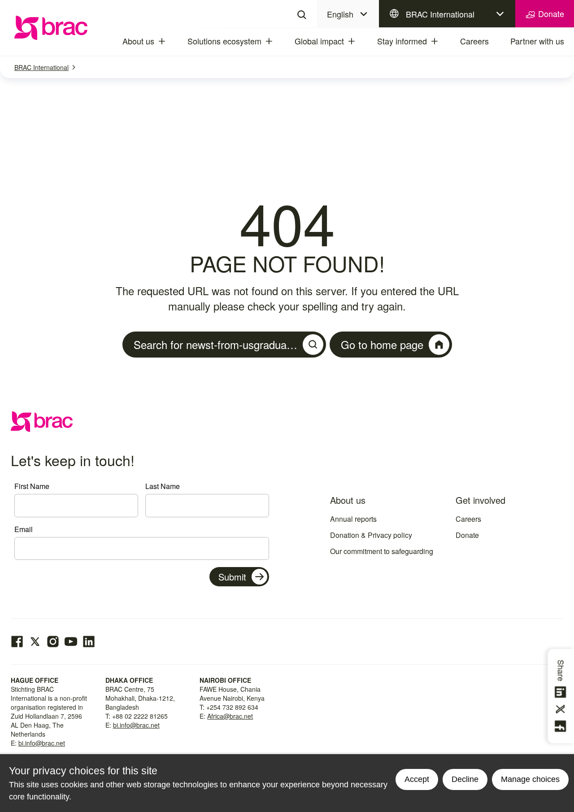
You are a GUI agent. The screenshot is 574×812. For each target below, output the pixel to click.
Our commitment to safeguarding (381, 551)
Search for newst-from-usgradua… (215, 344)
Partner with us (537, 41)
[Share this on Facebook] (562, 726)
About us (138, 41)
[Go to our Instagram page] (53, 641)
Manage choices (530, 779)
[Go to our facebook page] (17, 641)
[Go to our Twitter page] (35, 641)
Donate (550, 13)
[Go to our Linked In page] (89, 641)
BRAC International (440, 14)
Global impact (319, 41)
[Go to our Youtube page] (71, 641)
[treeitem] (170, 41)
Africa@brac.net (230, 716)
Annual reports (353, 519)
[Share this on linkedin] (562, 692)
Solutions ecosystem (224, 41)
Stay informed (402, 41)
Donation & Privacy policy (371, 535)
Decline (465, 779)
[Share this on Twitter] (562, 709)
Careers (474, 41)
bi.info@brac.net (41, 742)
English (340, 14)
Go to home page (382, 344)
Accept (416, 779)
